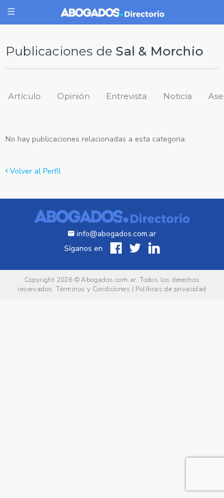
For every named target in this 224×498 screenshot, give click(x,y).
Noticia (177, 96)
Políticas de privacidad (170, 289)
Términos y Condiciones (93, 289)
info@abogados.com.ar (116, 234)
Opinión (73, 96)
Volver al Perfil (34, 171)
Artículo (24, 96)
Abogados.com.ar (108, 279)
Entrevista (126, 96)
